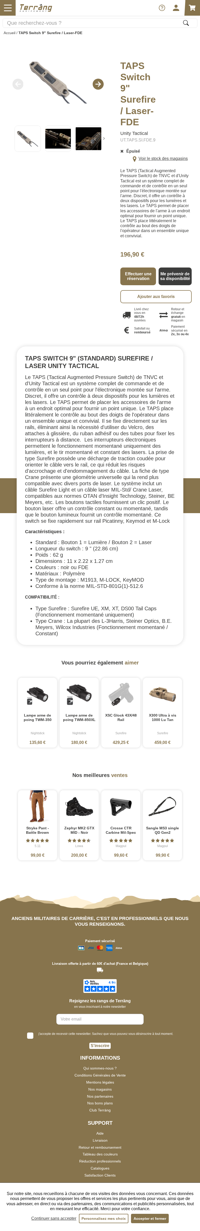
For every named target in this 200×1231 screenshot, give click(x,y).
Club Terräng (100, 1110)
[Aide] (162, 8)
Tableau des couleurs (100, 1154)
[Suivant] (104, 138)
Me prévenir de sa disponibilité (175, 276)
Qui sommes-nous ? (100, 1068)
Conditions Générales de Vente (100, 1075)
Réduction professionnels (100, 1161)
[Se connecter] (176, 8)
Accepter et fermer (150, 1218)
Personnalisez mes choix (104, 1218)
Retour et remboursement (100, 1147)
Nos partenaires (100, 1096)
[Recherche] (186, 23)
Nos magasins (100, 1089)
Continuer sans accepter (53, 1218)
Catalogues (100, 1168)
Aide (100, 1133)
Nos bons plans (100, 1103)
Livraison (100, 1140)
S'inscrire (100, 1045)
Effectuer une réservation (138, 276)
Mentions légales (100, 1082)
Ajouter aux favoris (156, 296)
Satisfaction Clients (100, 1175)
